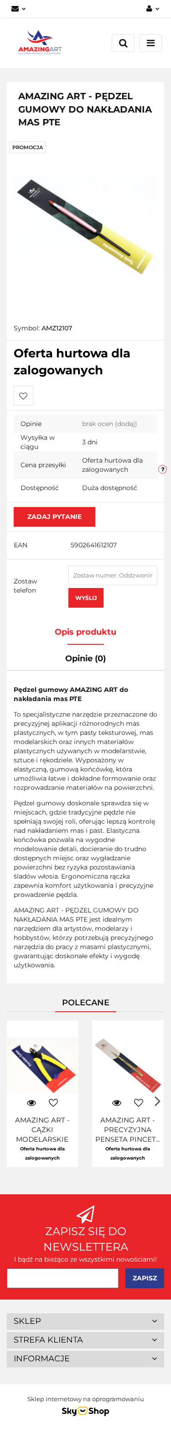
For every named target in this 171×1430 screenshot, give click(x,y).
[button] (85, 1321)
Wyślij (86, 597)
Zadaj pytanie (54, 517)
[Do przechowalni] (23, 395)
